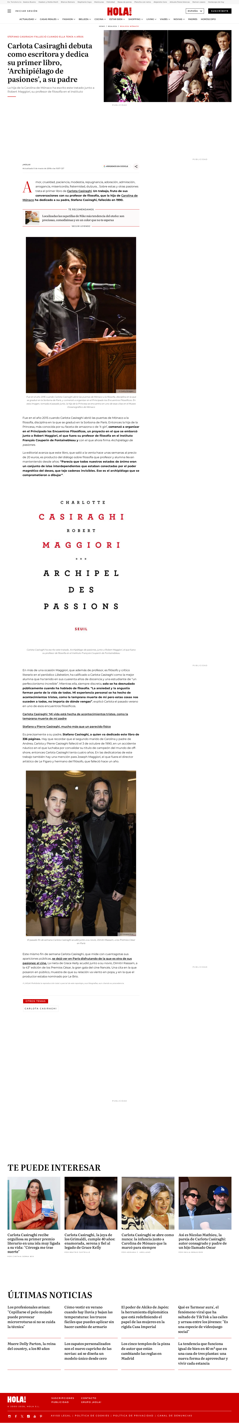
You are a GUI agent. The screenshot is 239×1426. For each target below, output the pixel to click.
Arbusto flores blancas (180, 2)
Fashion (67, 19)
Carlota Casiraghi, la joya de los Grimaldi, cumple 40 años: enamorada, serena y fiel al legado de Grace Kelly (90, 1241)
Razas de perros (125, 2)
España (193, 11)
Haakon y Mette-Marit (48, 2)
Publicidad (60, 1402)
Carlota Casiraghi (79, 191)
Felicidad (111, 2)
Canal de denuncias (174, 1415)
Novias (178, 19)
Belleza (84, 19)
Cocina (98, 19)
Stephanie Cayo (85, 2)
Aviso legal (61, 1415)
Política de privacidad (133, 1415)
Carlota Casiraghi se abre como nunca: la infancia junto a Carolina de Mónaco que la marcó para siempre (148, 1241)
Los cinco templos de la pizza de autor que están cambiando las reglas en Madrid (145, 1351)
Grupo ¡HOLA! (91, 1402)
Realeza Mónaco (129, 26)
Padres (192, 19)
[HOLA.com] (119, 12)
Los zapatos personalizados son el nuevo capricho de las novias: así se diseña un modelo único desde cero (87, 1351)
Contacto (88, 1398)
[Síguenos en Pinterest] (41, 1416)
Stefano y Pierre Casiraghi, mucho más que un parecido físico (67, 726)
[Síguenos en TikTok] (29, 1416)
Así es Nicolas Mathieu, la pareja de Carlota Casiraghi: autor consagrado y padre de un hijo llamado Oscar (203, 1241)
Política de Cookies (92, 1415)
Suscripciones (62, 1398)
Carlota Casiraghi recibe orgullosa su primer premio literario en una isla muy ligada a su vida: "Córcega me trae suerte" (34, 1243)
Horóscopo (208, 19)
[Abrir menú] (9, 11)
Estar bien (115, 19)
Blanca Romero (68, 2)
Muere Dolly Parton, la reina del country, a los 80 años (32, 1346)
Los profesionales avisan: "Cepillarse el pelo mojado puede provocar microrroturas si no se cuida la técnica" (31, 1316)
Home (102, 26)
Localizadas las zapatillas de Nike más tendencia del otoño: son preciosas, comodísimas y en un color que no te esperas (83, 218)
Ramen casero (198, 2)
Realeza (112, 26)
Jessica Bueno (29, 2)
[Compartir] (136, 166)
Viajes (164, 19)
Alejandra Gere (160, 2)
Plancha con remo (142, 2)
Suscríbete (220, 11)
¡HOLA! (27, 164)
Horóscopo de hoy (216, 2)
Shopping (134, 19)
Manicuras (99, 2)
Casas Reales (48, 19)
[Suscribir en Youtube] (35, 1416)
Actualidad (26, 19)
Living (150, 19)
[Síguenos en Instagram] (10, 1416)
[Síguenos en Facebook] (16, 1416)
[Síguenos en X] (22, 1416)
